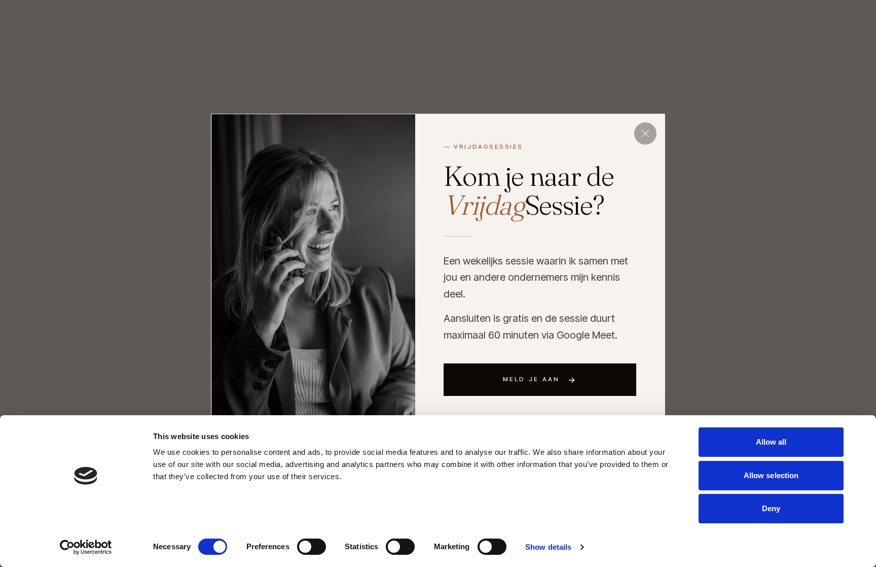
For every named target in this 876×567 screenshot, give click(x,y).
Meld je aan (540, 380)
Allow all (771, 442)
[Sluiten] (645, 133)
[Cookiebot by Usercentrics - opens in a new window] (86, 547)
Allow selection (771, 475)
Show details (548, 547)
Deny (771, 508)
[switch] (311, 547)
